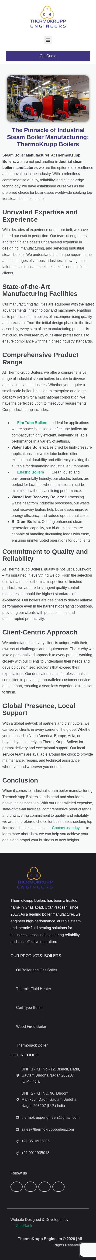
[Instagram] (58, 1187)
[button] (48, 40)
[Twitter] (30, 1187)
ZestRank (24, 1226)
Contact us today (66, 828)
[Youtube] (44, 1187)
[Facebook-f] (16, 1187)
